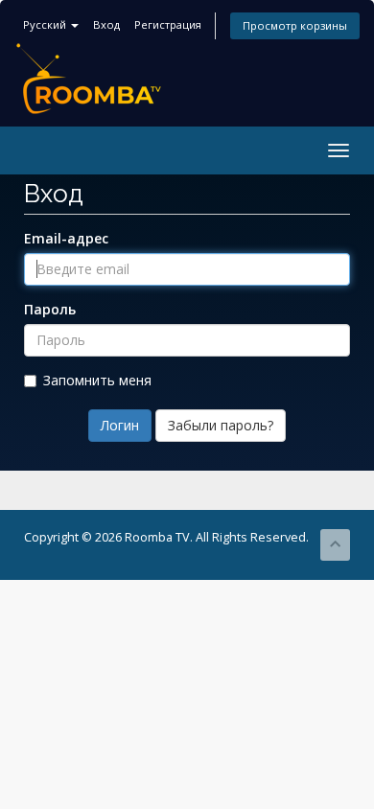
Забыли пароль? (220, 425)
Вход (106, 24)
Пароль (50, 309)
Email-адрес (66, 238)
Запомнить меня (97, 380)
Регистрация (167, 24)
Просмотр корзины (295, 25)
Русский (46, 24)
